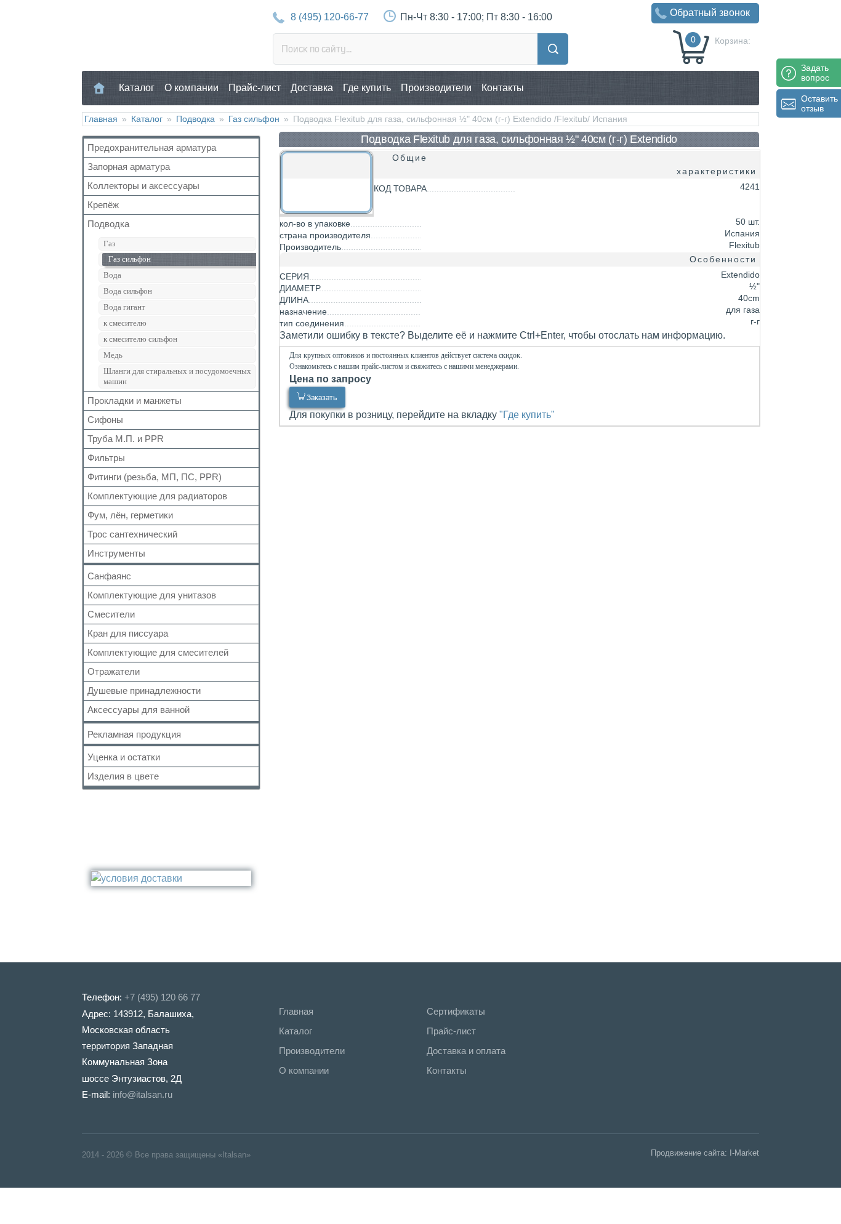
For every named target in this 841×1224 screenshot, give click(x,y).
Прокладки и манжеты (134, 400)
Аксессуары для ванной (138, 709)
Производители (436, 88)
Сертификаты (456, 1011)
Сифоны (105, 419)
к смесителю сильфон (140, 339)
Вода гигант (124, 307)
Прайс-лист (254, 88)
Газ (109, 243)
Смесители (111, 614)
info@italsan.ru (142, 1094)
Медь (113, 355)
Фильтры (106, 458)
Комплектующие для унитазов (151, 595)
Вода (112, 275)
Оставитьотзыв (819, 103)
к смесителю (125, 323)
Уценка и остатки (123, 757)
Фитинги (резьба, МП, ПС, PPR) (154, 477)
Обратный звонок (710, 12)
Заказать (322, 397)
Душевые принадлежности (144, 690)
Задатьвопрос (815, 73)
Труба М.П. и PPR (125, 438)
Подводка (195, 119)
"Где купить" (527, 414)
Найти (552, 49)
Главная (99, 88)
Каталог (137, 88)
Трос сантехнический (132, 534)
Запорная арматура (128, 166)
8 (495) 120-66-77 (330, 17)
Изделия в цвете (123, 776)
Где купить (367, 88)
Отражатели (113, 671)
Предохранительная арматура (151, 147)
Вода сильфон (127, 291)
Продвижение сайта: (689, 1153)
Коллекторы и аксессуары (143, 185)
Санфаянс (109, 576)
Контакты (502, 88)
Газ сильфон (254, 119)
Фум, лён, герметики (130, 515)
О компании (191, 88)
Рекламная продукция (134, 734)
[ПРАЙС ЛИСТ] (61, 1205)
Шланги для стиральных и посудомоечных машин (177, 376)
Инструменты (116, 553)
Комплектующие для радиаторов (157, 496)
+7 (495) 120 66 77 (162, 997)
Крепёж (103, 204)
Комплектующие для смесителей (157, 652)
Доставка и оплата (466, 1050)
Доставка (312, 88)
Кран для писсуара (127, 633)
